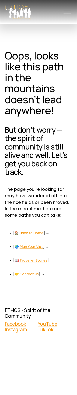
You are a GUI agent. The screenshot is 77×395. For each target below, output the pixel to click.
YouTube (47, 324)
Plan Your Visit (31, 246)
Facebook (15, 324)
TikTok (45, 329)
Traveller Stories (33, 260)
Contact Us (29, 274)
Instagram (16, 329)
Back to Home (31, 233)
